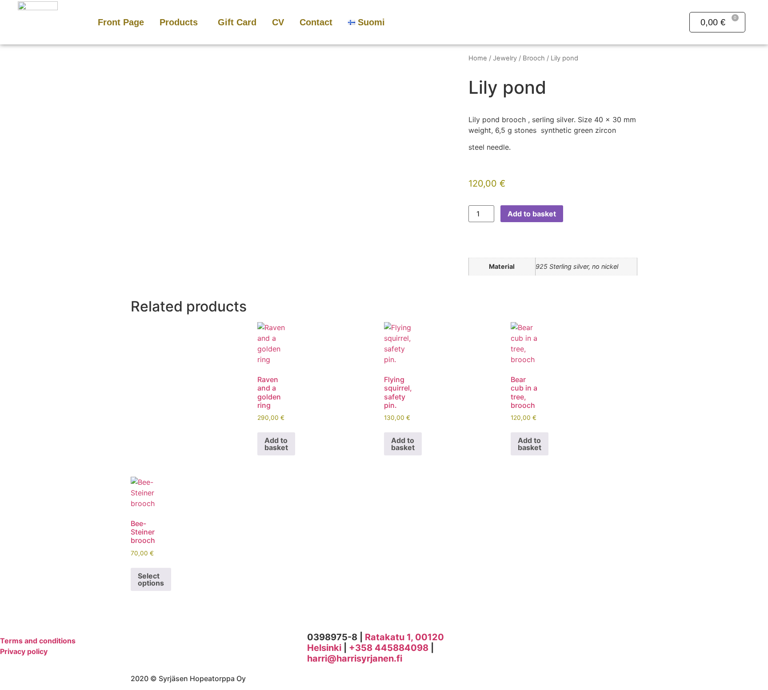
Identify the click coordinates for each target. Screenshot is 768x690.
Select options (151, 579)
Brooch (534, 58)
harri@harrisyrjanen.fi (354, 658)
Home (477, 58)
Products (179, 22)
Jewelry (505, 58)
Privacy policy (24, 651)
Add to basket (532, 213)
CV (278, 22)
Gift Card (237, 22)
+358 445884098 (388, 647)
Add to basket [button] (276, 444)
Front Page (121, 22)
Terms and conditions (38, 640)
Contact (316, 22)
